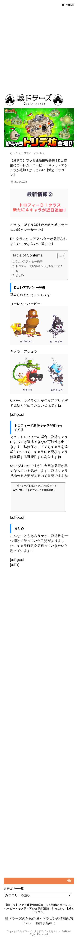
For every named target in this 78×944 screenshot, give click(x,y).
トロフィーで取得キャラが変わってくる (39, 268)
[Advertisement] (39, 50)
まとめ (19, 275)
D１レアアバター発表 (29, 261)
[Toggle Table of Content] (59, 256)
